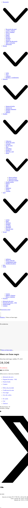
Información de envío (8, 377)
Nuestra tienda (6, 382)
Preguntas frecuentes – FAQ (10, 379)
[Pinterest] (1, 487)
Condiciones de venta (8, 390)
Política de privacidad (8, 388)
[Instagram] (0, 487)
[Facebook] (0, 411)
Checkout (5, 403)
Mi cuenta (5, 399)
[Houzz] (2, 487)
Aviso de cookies (7, 395)
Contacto (5, 384)
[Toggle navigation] (0, 316)
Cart (4, 401)
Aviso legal (5, 392)
